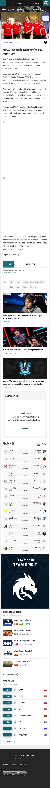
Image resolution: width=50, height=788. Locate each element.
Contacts (22, 765)
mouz (18, 282)
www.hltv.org (14, 255)
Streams (20, 9)
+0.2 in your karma (9, 272)
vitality (25, 287)
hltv (11, 282)
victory (5, 83)
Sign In (25, 428)
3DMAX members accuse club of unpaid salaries (23, 349)
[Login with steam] (46, 3)
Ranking (33, 287)
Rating (13, 765)
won (19, 74)
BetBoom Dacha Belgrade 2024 (34, 282)
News (12, 9)
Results (44, 444)
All (38, 444)
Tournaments (33, 9)
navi (18, 287)
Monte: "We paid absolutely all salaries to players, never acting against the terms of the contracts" (23, 382)
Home (4, 9)
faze (11, 287)
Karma (5, 765)
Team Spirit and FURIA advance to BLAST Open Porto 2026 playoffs (22, 317)
